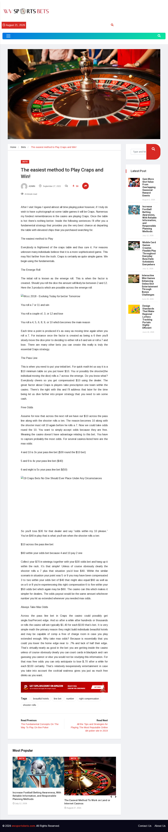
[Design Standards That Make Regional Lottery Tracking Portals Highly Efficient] (134, 309)
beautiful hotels (41, 698)
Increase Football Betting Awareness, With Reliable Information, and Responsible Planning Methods (37, 796)
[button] (117, 798)
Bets (23, 147)
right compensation (89, 698)
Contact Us (144, 825)
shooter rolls (29, 705)
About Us (160, 825)
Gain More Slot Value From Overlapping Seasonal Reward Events (149, 187)
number (70, 698)
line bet (57, 698)
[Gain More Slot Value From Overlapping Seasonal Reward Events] (134, 182)
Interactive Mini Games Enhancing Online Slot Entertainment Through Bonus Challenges (150, 285)
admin (31, 186)
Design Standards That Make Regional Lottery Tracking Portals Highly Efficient (148, 317)
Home (13, 147)
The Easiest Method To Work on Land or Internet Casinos (87, 801)
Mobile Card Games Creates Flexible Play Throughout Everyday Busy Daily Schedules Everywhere (149, 253)
